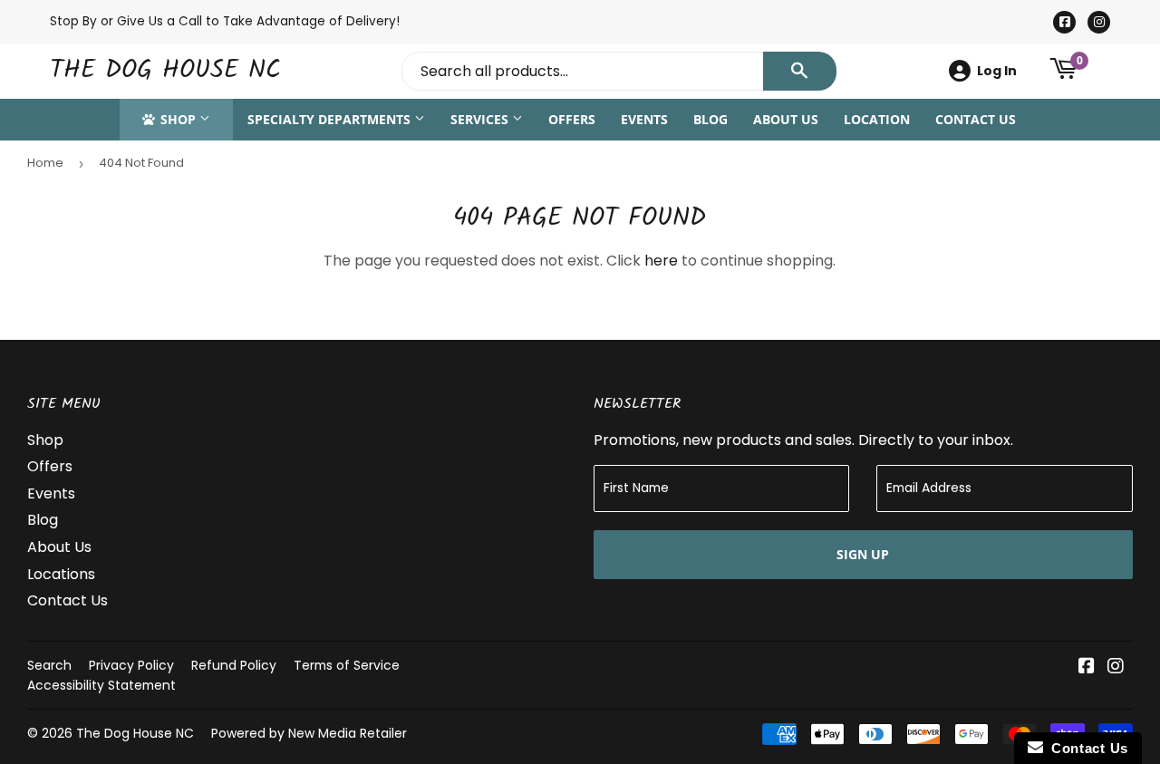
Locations (61, 574)
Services (481, 119)
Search (49, 665)
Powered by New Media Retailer (309, 733)
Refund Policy (233, 665)
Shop (178, 119)
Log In (997, 71)
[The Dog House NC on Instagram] (1115, 667)
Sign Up (862, 554)
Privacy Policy (131, 665)
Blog (710, 119)
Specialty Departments (330, 119)
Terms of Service (347, 665)
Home (45, 162)
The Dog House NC (165, 71)
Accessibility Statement (101, 685)
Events (644, 119)
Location (877, 119)
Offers (571, 119)
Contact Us (975, 119)
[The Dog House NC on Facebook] (1086, 667)
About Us (785, 119)
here (661, 260)
